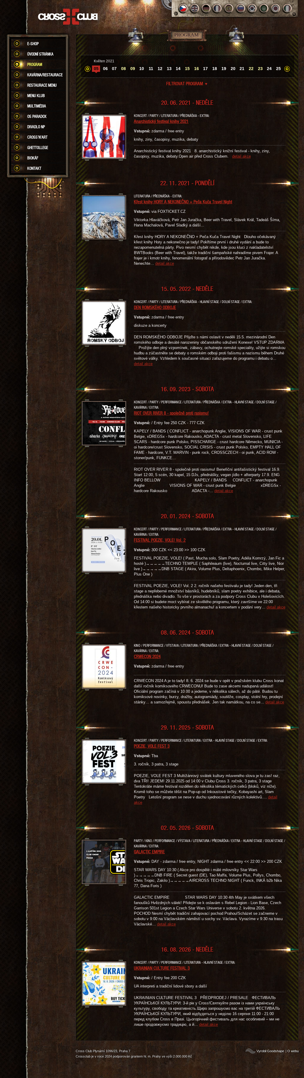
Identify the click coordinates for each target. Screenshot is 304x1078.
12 (160, 68)
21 (242, 68)
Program (34, 64)
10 (141, 68)
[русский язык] (241, 8)
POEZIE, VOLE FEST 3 (152, 746)
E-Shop (33, 43)
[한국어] (252, 8)
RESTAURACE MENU (42, 85)
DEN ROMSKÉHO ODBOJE (155, 307)
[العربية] (264, 8)
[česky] (183, 8)
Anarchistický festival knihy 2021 (161, 121)
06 (105, 68)
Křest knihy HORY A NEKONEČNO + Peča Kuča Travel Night (183, 201)
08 (123, 68)
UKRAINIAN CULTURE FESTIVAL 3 (162, 968)
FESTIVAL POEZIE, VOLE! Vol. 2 (160, 540)
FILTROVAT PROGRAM (187, 83)
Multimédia (36, 106)
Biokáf (32, 158)
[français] (218, 8)
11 (151, 68)
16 (196, 68)
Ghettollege (37, 147)
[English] (194, 8)
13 (169, 68)
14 (178, 68)
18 (214, 68)
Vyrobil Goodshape (270, 1051)
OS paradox (36, 116)
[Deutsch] (206, 8)
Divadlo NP (36, 126)
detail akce (241, 156)
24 (269, 68)
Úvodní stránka (40, 54)
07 (114, 68)
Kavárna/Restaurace (45, 74)
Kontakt (34, 168)
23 (260, 68)
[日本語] (275, 8)
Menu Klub (36, 95)
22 (251, 68)
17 (205, 68)
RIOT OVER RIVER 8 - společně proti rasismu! (171, 413)
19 (223, 68)
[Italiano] (287, 8)
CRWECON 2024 (147, 656)
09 (132, 68)
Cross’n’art (37, 137)
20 (233, 68)
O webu (293, 1051)
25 (278, 68)
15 (187, 68)
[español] (229, 8)
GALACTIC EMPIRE (149, 851)
